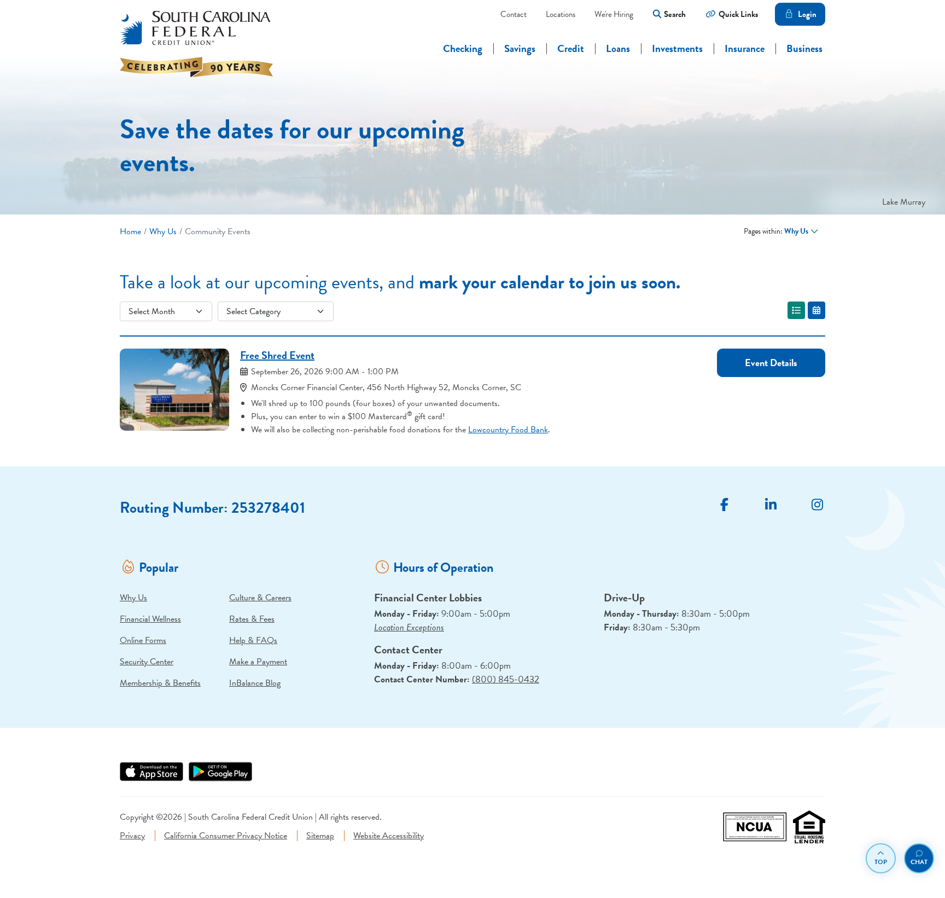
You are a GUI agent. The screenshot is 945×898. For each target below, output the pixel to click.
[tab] (796, 310)
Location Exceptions (409, 627)
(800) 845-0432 (505, 679)
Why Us (163, 231)
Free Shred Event (277, 355)
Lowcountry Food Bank (508, 429)
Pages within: (776, 231)
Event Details (771, 362)
